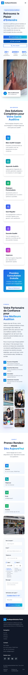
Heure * (18, 562)
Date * (8, 562)
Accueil (5, 632)
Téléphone (8, 555)
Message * (8, 579)
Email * (7, 547)
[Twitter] (16, 658)
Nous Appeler (16, 45)
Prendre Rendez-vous (16, 37)
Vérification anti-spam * (12, 592)
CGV (23, 669)
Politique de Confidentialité (14, 670)
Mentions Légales (5, 670)
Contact (5, 638)
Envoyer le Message (15, 605)
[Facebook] (4, 658)
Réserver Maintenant (14, 288)
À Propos (5, 636)
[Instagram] (8, 658)
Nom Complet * (9, 540)
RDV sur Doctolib (16, 41)
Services (5, 634)
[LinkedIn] (12, 658)
